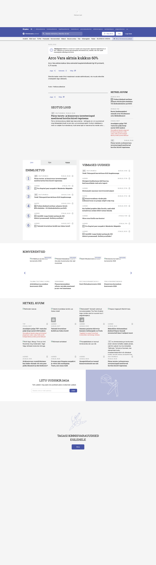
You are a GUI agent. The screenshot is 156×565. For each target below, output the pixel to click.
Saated (36, 203)
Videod (63, 39)
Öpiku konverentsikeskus (113, 281)
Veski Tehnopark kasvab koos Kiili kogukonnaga (52, 197)
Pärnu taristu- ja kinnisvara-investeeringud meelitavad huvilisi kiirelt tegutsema (73, 117)
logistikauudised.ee (64, 29)
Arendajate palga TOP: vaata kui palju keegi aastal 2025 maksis (119, 126)
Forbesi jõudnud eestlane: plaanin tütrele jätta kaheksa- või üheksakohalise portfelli (122, 101)
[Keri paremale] (131, 272)
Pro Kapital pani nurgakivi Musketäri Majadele (54, 188)
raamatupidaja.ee (109, 29)
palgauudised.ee (119, 29)
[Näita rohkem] (127, 29)
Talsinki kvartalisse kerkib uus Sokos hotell (53, 226)
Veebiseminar (59, 281)
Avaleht (25, 39)
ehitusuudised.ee (40, 29)
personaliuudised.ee (85, 29)
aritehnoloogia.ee (98, 29)
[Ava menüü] (31, 29)
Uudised (37, 186)
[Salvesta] (73, 176)
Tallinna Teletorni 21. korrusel (41, 281)
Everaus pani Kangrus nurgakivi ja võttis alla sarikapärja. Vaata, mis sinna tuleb (63, 363)
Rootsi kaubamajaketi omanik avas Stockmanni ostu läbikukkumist (120, 113)
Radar (93, 39)
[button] (50, 390)
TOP (24, 324)
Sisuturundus (71, 39)
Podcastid (46, 39)
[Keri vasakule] (25, 272)
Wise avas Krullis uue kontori (93, 218)
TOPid (39, 39)
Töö (79, 39)
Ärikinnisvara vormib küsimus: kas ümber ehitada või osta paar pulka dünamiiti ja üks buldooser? (35, 363)
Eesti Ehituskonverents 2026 (90, 284)
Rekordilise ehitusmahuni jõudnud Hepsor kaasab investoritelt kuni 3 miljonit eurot (120, 331)
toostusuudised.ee (52, 29)
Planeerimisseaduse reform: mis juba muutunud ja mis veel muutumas (65, 286)
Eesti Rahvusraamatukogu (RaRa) (91, 281)
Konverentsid (55, 39)
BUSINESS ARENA (103, 39)
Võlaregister (86, 39)
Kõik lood (32, 39)
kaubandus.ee (75, 29)
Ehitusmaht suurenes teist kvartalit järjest (98, 191)
